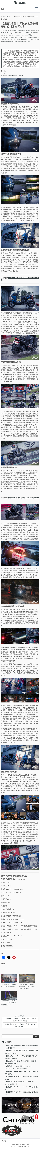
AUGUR (8, 37)
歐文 (29, 42)
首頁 (2, 17)
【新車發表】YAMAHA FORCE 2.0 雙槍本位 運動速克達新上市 (9, 1003)
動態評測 (4, 42)
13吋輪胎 (17, 33)
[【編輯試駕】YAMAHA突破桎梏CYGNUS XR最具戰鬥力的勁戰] (27, 978)
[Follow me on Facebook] (4, 9)
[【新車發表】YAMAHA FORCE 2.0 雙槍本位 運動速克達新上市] (9, 995)
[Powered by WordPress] (29, 1143)
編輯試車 (7, 33)
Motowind (20, 2)
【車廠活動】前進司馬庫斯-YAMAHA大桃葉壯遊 (23, 498)
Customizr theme (24, 1146)
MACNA (4, 39)
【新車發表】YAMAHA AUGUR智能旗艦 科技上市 (9, 986)
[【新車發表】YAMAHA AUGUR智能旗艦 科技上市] (9, 978)
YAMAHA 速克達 (22, 30)
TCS (28, 39)
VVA (31, 39)
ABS (27, 33)
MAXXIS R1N (11, 39)
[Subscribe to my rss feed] (2, 9)
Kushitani (35, 37)
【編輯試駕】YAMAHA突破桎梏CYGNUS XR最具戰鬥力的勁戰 (27, 986)
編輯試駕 (23, 42)
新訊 (29, 30)
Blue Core (14, 37)
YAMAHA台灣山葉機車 (15, 76)
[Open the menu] (36, 8)
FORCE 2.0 (21, 37)
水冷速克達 (11, 42)
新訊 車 (33, 30)
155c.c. (23, 33)
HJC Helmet (28, 37)
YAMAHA (8, 17)
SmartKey (19, 39)
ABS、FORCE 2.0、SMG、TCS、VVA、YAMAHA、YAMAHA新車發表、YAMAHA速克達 (20, 35)
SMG (24, 39)
